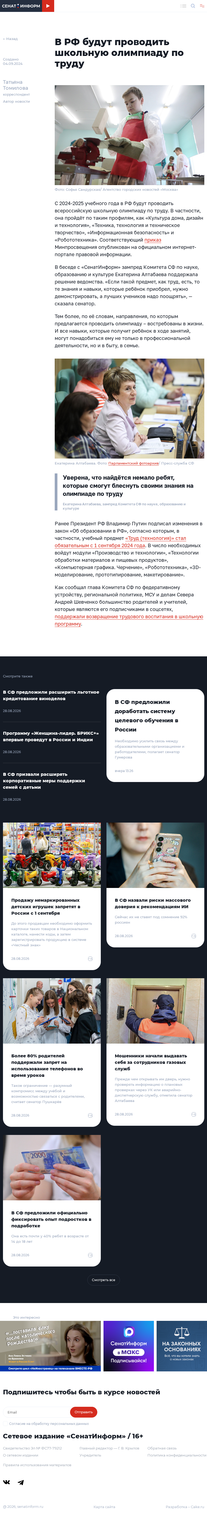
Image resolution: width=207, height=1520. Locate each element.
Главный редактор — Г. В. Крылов (109, 1448)
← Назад (10, 38)
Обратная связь (162, 1448)
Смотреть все (103, 1280)
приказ (152, 240)
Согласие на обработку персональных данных (49, 1424)
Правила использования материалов (37, 1465)
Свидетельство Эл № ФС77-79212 (32, 1448)
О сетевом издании (20, 1455)
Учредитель (90, 1455)
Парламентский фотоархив (133, 463)
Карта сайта (104, 1507)
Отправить (84, 1412)
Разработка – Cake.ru (185, 1507)
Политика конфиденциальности (176, 1455)
